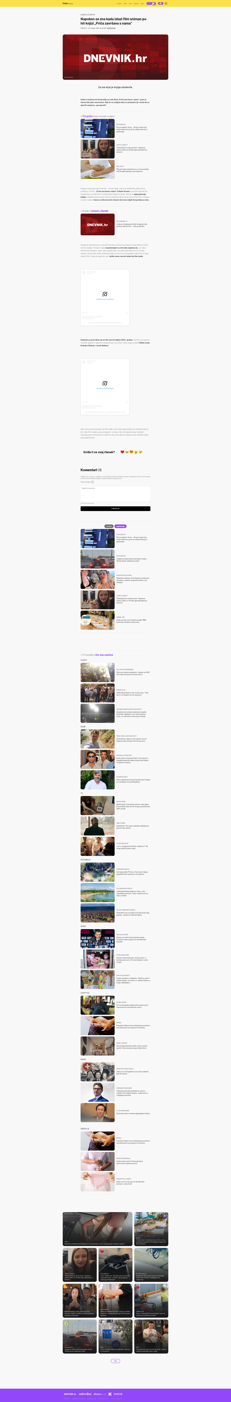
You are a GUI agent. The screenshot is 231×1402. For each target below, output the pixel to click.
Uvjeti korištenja (91, 1398)
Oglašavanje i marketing (78, 1398)
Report (136, 3)
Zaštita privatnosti (103, 1398)
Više (115, 1361)
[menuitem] (166, 3)
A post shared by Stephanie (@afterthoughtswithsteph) (105, 322)
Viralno (119, 3)
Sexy (142, 3)
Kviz (130, 3)
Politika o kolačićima (116, 1398)
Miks (125, 3)
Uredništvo (67, 1398)
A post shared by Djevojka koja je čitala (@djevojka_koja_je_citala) (105, 412)
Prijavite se (115, 508)
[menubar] (166, 3)
